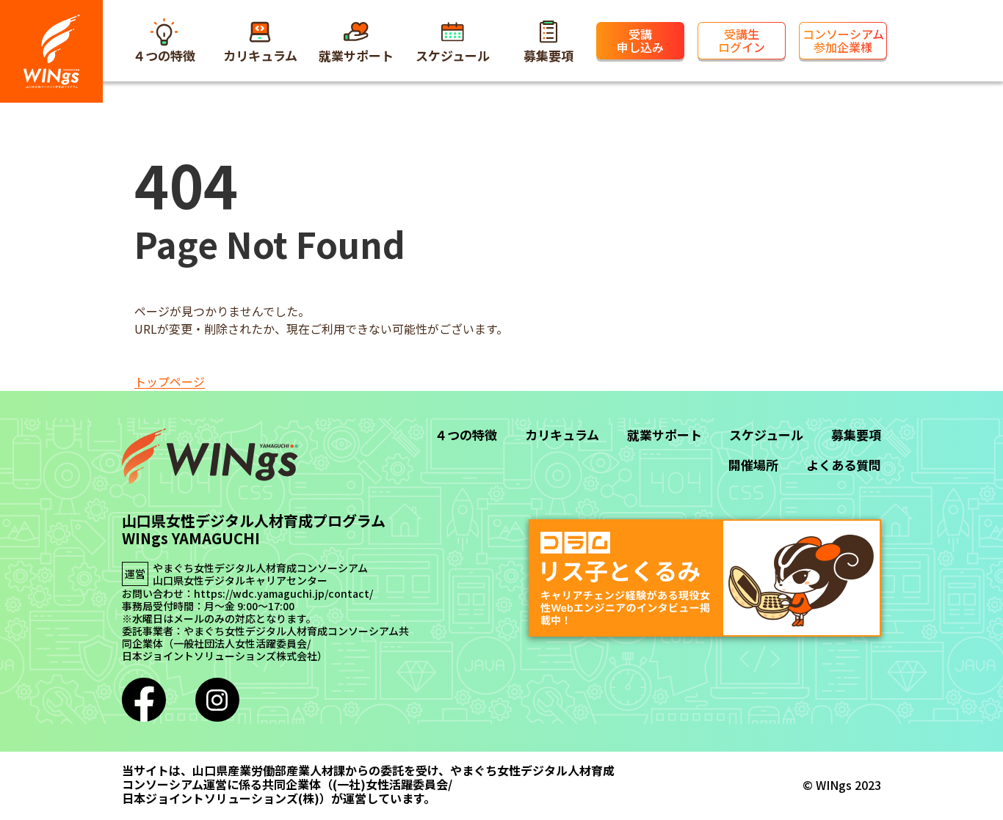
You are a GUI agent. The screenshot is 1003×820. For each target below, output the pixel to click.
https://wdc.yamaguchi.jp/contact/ (283, 593)
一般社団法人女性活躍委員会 (240, 643)
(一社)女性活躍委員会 (390, 784)
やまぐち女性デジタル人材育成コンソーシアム (260, 568)
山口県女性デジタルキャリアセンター (240, 580)
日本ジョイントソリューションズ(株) (220, 798)
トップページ (169, 381)
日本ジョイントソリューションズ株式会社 (219, 656)
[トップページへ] (51, 52)
